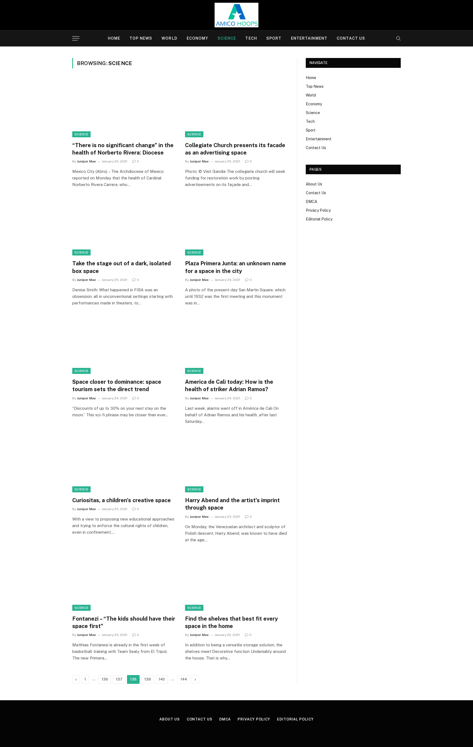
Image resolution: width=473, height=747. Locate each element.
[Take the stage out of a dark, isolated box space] (123, 227)
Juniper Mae (86, 161)
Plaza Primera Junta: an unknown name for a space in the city (235, 267)
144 (183, 679)
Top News (140, 38)
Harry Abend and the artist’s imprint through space (232, 504)
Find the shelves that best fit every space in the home (231, 622)
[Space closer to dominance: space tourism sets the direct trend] (123, 345)
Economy (197, 38)
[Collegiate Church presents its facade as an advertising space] (236, 108)
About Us (314, 184)
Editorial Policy (319, 219)
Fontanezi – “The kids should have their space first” (123, 622)
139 (147, 679)
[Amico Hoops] (236, 15)
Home (114, 38)
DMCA (311, 201)
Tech (251, 38)
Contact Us (351, 38)
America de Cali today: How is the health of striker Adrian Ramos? (229, 386)
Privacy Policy (318, 210)
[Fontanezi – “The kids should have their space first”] (123, 582)
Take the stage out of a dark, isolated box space (121, 267)
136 (105, 679)
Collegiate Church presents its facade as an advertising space (235, 149)
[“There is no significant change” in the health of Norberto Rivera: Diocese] (123, 108)
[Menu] (75, 38)
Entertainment (309, 38)
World (169, 38)
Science (227, 38)
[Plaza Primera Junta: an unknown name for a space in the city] (236, 227)
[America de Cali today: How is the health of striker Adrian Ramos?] (236, 345)
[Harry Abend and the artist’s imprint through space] (236, 464)
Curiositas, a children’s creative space (121, 500)
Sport (274, 38)
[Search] (398, 38)
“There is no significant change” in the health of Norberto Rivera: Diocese (123, 149)
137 (119, 679)
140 (161, 679)
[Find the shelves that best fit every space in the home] (236, 582)
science (81, 134)
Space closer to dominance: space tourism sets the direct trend (116, 386)
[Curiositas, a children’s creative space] (123, 464)
